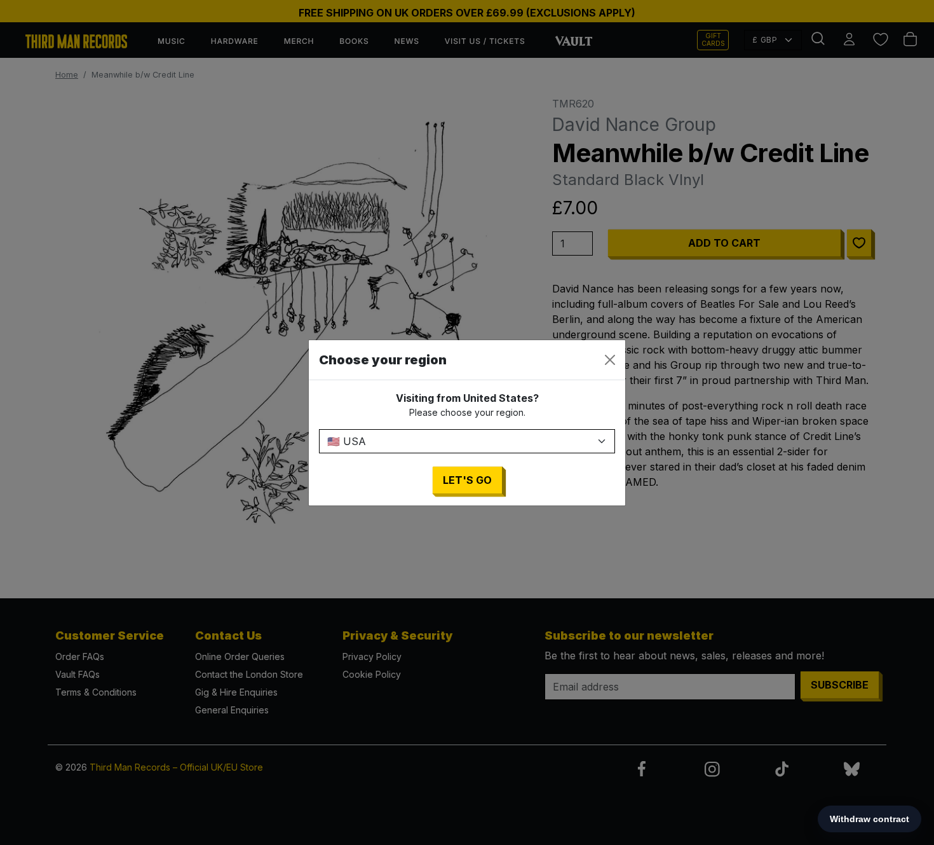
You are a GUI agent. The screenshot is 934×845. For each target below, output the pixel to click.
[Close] (610, 360)
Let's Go (467, 480)
